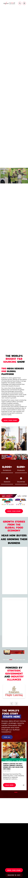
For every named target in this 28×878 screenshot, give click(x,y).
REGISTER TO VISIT (14, 875)
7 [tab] (23, 659)
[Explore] (24, 3)
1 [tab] (4, 659)
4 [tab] (14, 659)
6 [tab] (20, 659)
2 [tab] (7, 659)
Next (16, 704)
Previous (12, 704)
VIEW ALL (7, 737)
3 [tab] (10, 659)
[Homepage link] (9, 3)
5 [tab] (17, 659)
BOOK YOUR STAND (10, 420)
